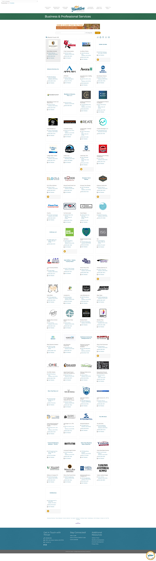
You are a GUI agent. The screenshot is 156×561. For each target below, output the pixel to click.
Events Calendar (66, 518)
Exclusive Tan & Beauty (85, 185)
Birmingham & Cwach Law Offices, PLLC (52, 102)
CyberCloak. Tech (84, 155)
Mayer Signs (99, 295)
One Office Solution (51, 372)
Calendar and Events (90, 8)
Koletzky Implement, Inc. (102, 267)
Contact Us (102, 518)
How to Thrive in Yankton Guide (78, 537)
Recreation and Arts (56, 8)
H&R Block (66, 239)
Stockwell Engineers (84, 423)
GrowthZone (87, 551)
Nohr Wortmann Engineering (67, 345)
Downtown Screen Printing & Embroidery (102, 156)
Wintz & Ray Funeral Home (69, 475)
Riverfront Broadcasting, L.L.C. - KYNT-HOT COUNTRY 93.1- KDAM (69, 399)
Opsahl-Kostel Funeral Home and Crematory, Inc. (69, 373)
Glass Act (99, 213)
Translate (12, 3)
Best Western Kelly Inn (102, 76)
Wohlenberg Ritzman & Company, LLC (85, 476)
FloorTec (49, 213)
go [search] (98, 32)
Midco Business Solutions (52, 344)
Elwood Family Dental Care (70, 185)
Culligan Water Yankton (52, 155)
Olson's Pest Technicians (102, 344)
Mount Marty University (52, 51)
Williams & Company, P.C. (52, 475)
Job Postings (96, 518)
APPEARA (66, 76)
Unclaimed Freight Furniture (70, 450)
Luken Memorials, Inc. (85, 295)
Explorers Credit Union (102, 185)
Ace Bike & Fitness (84, 51)
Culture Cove (66, 155)
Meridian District (83, 319)
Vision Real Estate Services (103, 450)
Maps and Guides (65, 8)
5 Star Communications (69, 51)
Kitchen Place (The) (84, 267)
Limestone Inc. (67, 295)
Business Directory (51, 518)
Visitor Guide (73, 535)
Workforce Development (98, 540)
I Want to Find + (108, 8)
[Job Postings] (81, 169)
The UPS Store (100, 423)
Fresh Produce (83, 213)
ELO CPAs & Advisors (52, 185)
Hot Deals (73, 518)
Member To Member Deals (81, 518)
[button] (46, 37)
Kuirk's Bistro (50, 295)
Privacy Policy (95, 544)
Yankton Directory (99, 8)
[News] (98, 60)
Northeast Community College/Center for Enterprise (85, 345)
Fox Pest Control (67, 213)
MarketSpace (90, 518)
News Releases (59, 518)
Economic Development (98, 542)
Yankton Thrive (95, 537)
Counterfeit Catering (68, 128)
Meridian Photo (100, 319)
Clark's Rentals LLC (51, 128)
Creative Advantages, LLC (102, 128)
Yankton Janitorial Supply (102, 475)
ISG (97, 239)
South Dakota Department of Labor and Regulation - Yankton (52, 424)
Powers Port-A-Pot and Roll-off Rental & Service (102, 373)
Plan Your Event (48, 8)
